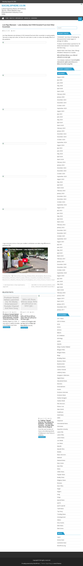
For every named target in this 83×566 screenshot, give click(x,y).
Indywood (60, 420)
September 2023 (62, 176)
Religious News (61, 480)
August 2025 (60, 111)
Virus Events (60, 523)
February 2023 (61, 190)
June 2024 (60, 151)
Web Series (60, 528)
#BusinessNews (47, 276)
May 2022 (60, 216)
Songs (59, 497)
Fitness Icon (60, 406)
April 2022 (60, 219)
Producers (48, 280)
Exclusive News (61, 395)
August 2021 (60, 241)
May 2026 (60, 85)
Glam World (60, 409)
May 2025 (60, 119)
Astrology (60, 338)
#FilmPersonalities (20, 278)
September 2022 (62, 205)
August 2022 (60, 207)
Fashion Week (61, 401)
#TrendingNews (29, 280)
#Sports (23, 280)
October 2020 (61, 270)
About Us (12, 18)
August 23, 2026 (7, 312)
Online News (60, 471)
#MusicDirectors (6, 280)
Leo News (60, 443)
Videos (59, 520)
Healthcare (60, 412)
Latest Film (60, 432)
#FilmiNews (13, 278)
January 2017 (60, 310)
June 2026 (60, 83)
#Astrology (24, 276)
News (58, 469)
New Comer (60, 463)
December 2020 (61, 264)
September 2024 (62, 142)
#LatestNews (40, 278)
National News (61, 460)
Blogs (58, 355)
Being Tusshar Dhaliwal (63, 347)
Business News (61, 361)
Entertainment (61, 386)
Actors (59, 327)
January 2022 (60, 227)
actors (34, 280)
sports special (61, 506)
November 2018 (61, 307)
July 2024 (59, 148)
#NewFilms (13, 280)
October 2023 (61, 173)
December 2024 (61, 134)
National (59, 457)
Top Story (60, 511)
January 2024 (60, 165)
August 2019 (60, 298)
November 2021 (61, 233)
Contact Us (27, 18)
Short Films (60, 486)
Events (59, 389)
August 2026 (60, 77)
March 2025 (60, 125)
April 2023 (60, 185)
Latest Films (60, 435)
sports (59, 503)
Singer (59, 488)
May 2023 (60, 182)
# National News (17, 276)
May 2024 (60, 153)
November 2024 (61, 136)
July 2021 (59, 244)
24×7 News (60, 318)
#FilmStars (27, 278)
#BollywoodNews (31, 276)
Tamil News (60, 508)
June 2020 (60, 281)
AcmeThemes (57, 563)
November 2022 (61, 199)
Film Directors (61, 403)
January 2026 (60, 97)
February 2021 (61, 258)
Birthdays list (19, 18)
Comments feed (61, 543)
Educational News (62, 381)
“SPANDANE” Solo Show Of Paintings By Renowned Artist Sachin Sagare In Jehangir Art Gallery (68, 39)
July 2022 (59, 210)
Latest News (60, 437)
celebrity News (61, 372)
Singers (53, 280)
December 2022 (61, 196)
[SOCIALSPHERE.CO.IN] (3, 18)
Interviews (60, 426)
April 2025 (60, 122)
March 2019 (60, 301)
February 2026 (61, 94)
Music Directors (61, 454)
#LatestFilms (33, 278)
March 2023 (60, 188)
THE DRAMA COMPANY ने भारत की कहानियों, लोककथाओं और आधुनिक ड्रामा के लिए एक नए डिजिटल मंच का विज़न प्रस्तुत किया (68, 62)
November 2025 (61, 102)
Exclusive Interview (62, 392)
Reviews (59, 483)
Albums (59, 332)
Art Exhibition (61, 335)
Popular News (61, 474)
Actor (58, 324)
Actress (38, 280)
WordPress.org (61, 545)
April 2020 (60, 287)
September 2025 (62, 108)
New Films (60, 466)
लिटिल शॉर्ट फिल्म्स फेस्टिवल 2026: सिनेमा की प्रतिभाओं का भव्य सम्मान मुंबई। (29, 303)
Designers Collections (63, 375)
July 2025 (59, 114)
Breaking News (7, 276)
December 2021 (61, 230)
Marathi (59, 446)
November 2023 (61, 171)
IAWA (58, 418)
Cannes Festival (61, 369)
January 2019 (60, 304)
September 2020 (62, 273)
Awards (59, 344)
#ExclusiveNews (6, 278)
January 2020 (60, 295)
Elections (59, 384)
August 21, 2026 (25, 312)
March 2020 (60, 290)
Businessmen (61, 364)
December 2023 (61, 168)
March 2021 (60, 256)
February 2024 (61, 162)
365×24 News (61, 321)
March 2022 (60, 222)
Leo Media (60, 440)
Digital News (60, 378)
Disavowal (34, 18)
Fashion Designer (62, 398)
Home (7, 18)
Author (59, 341)
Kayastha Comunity (62, 429)
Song (58, 494)
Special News (61, 500)
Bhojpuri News (61, 352)
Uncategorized (61, 517)
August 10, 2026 (43, 418)
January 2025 (60, 131)
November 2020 (61, 267)
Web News (60, 525)
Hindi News (60, 415)
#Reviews (18, 280)
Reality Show (60, 477)
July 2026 (59, 80)
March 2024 (60, 159)
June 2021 (60, 247)
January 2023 (60, 193)
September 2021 (62, 239)
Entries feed (60, 540)
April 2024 (60, 156)
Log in (58, 537)
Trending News (61, 514)
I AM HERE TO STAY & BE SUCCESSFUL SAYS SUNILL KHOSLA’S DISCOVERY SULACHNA (43, 285)
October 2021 (61, 236)
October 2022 (61, 202)
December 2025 (61, 100)
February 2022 (61, 224)
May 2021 (60, 250)
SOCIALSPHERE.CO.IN (13, 5)
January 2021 (60, 261)
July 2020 (59, 278)
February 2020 (61, 292)
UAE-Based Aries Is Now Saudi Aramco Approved (14, 285)
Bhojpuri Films (61, 349)
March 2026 (60, 91)
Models (59, 452)
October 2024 (61, 139)
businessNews (61, 366)
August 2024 (60, 145)
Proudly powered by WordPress (31, 563)
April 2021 (60, 253)
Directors (43, 280)
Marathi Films (61, 449)
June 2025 (60, 117)
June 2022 (60, 213)
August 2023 (60, 179)
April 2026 (60, 88)
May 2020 (60, 284)
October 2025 (61, 105)
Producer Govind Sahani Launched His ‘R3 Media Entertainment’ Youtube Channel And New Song (11, 302)
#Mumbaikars (47, 278)
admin (13, 30)
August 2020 (60, 275)
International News (62, 423)
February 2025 (61, 128)
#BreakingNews (39, 276)
